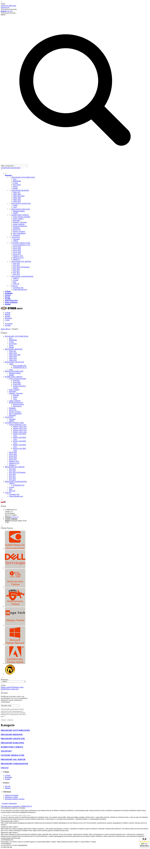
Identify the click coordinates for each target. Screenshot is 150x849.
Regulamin (8, 318)
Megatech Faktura (19, 211)
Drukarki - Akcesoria (20, 222)
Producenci (4, 679)
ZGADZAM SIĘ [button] (6, 847)
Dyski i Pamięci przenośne (21, 217)
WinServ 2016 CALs (20, 430)
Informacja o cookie (11, 797)
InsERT (15, 213)
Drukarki (16, 395)
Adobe (15, 205)
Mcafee (15, 188)
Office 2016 (17, 199)
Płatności (8, 788)
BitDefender (17, 181)
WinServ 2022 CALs (20, 428)
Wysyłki (7, 786)
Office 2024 (17, 194)
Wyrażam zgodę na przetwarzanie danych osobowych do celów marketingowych (12, 710)
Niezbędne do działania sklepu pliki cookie (17, 815)
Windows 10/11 (18, 256)
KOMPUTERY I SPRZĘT (20, 215)
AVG (15, 179)
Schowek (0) (5, 7)
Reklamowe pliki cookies (9, 832)
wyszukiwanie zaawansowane (10, 168)
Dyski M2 (16, 380)
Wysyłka (8, 325)
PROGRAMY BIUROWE (20, 190)
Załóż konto (12, 5)
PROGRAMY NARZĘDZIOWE (22, 276)
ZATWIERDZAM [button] (7, 840)
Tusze (15, 399)
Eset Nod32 (17, 185)
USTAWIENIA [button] (6, 843)
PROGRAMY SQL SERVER (21, 261)
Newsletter (4, 693)
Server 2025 (17, 246)
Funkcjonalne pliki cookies (9, 821)
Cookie (7, 320)
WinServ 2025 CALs (20, 426)
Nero (14, 282)
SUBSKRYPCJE (18, 485)
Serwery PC (17, 229)
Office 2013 (17, 201)
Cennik (3, 685)
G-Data (15, 183)
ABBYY (16, 278)
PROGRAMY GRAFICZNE (21, 203)
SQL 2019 (16, 269)
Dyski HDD (17, 384)
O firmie (7, 312)
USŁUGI (14, 286)
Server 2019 (17, 250)
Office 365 (16, 192)
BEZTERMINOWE (19, 366)
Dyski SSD (16, 382)
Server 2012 (17, 254)
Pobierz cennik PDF (7, 687)
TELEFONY (15, 237)
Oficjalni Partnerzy (7, 528)
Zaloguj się (4, 5)
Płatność (7, 314)
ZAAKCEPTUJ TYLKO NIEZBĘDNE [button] (14, 845)
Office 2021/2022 (18, 196)
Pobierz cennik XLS (12, 689)
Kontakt (7, 316)
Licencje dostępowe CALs (21, 245)
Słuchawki (16, 235)
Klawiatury (16, 220)
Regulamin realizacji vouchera (14, 799)
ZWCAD (16, 284)
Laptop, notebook (18, 224)
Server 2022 (17, 248)
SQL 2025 (16, 263)
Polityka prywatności (11, 795)
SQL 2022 (16, 265)
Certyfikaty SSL (18, 288)
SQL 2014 (16, 274)
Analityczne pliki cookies (9, 827)
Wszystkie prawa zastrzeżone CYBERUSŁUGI (16, 806)
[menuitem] (77, 231)
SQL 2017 (16, 271)
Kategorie (4, 333)
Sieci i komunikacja (19, 233)
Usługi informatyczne (20, 289)
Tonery (15, 397)
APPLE (15, 241)
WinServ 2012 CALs (20, 432)
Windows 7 (16, 259)
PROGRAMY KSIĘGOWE (20, 209)
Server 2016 (17, 252)
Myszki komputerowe (20, 226)
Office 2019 (17, 198)
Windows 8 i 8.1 (18, 257)
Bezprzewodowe (18, 404)
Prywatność (8, 323)
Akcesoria (16, 239)
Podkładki (16, 228)
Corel (15, 207)
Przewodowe (17, 406)
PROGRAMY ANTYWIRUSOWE (23, 177)
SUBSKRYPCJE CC (20, 367)
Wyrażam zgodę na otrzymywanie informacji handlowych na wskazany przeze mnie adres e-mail (13, 714)
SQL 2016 (16, 272)
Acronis (15, 280)
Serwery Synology (19, 231)
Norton (15, 186)
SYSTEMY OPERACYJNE (20, 243)
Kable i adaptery (18, 218)
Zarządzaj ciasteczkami (9, 803)
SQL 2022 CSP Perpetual (21, 267)
